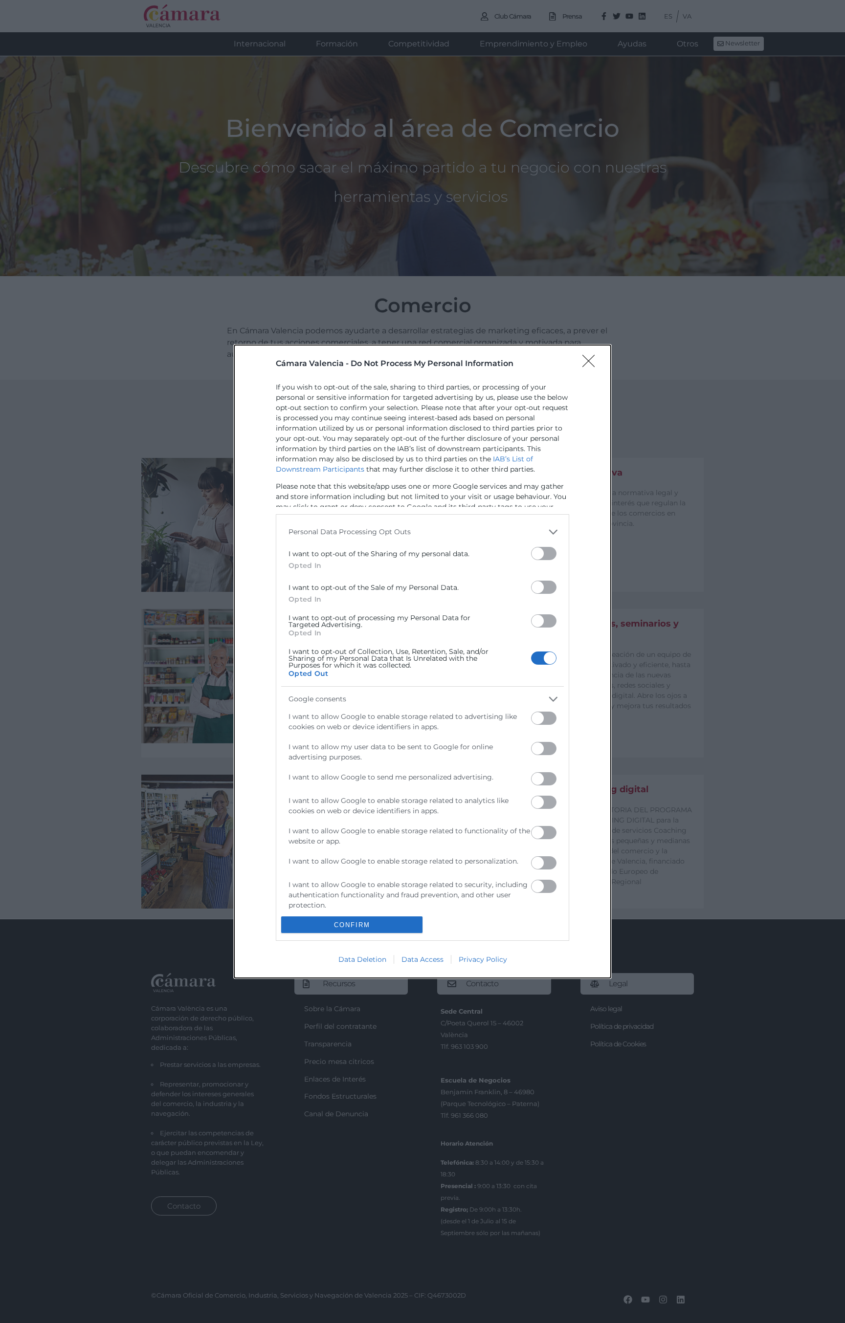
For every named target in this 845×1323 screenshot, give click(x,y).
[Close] (591, 364)
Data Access (422, 959)
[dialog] (422, 661)
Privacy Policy (483, 959)
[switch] (543, 553)
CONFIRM (352, 925)
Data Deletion (362, 959)
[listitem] (422, 532)
